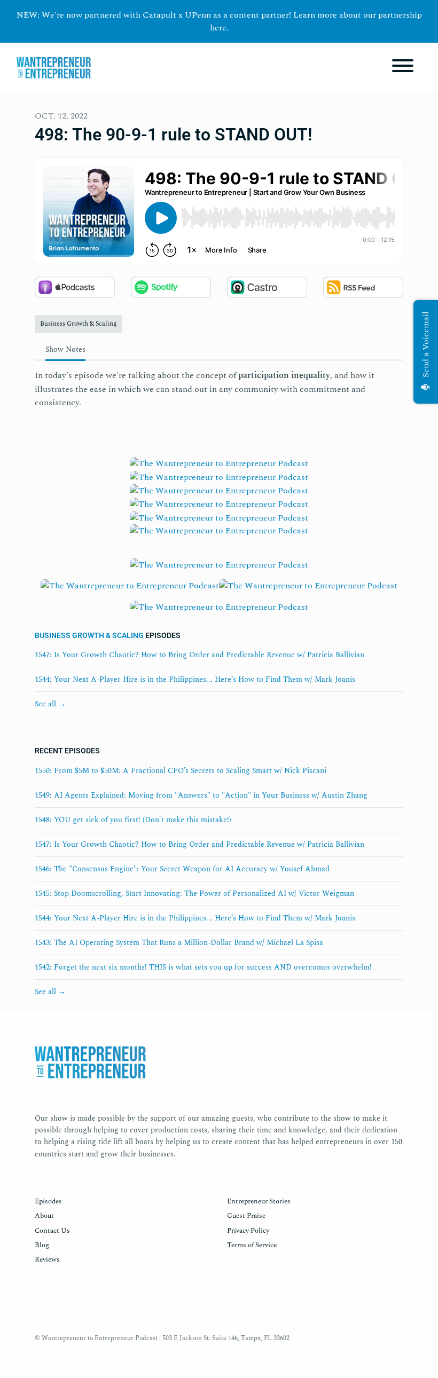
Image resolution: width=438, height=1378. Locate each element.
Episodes (48, 1201)
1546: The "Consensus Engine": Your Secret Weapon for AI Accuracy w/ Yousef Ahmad (182, 869)
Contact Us (52, 1230)
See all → (50, 704)
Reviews (47, 1259)
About (44, 1215)
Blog (42, 1245)
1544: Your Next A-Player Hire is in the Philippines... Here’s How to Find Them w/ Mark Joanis (195, 679)
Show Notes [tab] (65, 349)
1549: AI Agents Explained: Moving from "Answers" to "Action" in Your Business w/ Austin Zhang (201, 795)
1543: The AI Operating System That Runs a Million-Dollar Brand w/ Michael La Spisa (179, 942)
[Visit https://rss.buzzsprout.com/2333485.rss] (219, 540)
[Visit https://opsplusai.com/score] (308, 588)
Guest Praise (246, 1215)
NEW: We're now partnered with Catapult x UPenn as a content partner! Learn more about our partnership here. (219, 21)
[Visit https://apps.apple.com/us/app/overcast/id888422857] (219, 516)
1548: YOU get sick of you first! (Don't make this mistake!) (133, 819)
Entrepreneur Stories (259, 1201)
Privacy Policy (248, 1230)
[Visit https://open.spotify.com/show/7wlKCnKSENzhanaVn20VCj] (219, 476)
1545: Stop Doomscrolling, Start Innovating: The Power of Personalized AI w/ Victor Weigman (194, 893)
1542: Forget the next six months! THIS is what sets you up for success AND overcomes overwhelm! (203, 967)
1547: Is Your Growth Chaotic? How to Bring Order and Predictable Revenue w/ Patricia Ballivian (199, 654)
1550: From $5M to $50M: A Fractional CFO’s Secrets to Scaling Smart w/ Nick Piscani (180, 770)
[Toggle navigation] (402, 67)
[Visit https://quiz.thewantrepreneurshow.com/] (219, 568)
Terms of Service (252, 1245)
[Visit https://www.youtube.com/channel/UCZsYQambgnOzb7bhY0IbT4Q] (219, 503)
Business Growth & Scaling (89, 635)
